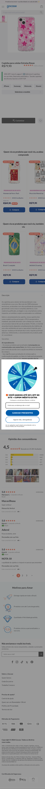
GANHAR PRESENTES (22, 413)
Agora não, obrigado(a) (22, 420)
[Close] (41, 362)
